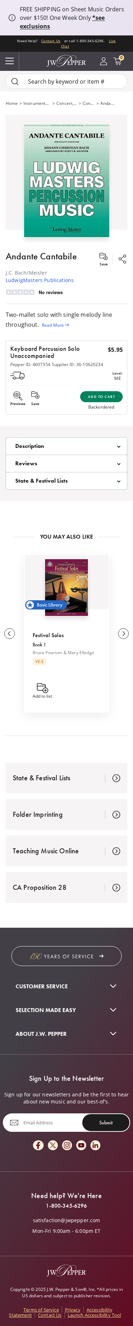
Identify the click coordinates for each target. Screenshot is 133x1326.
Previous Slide (9, 633)
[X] (53, 1145)
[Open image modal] (66, 183)
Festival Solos (48, 635)
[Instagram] (67, 1145)
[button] (66, 179)
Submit (105, 1122)
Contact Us (50, 41)
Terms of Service (41, 1310)
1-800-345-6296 (66, 1206)
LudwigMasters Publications (40, 280)
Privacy (73, 1310)
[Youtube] (81, 1145)
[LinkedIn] (95, 1145)
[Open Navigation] (9, 61)
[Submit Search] (15, 81)
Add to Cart (101, 396)
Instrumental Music (37, 103)
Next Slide (123, 633)
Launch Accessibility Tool (94, 1315)
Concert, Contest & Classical (66, 103)
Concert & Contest (89, 103)
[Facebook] (38, 1145)
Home (12, 103)
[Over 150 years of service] (66, 956)
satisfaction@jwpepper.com (66, 1220)
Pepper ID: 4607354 (30, 364)
